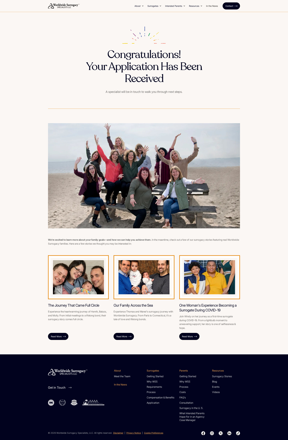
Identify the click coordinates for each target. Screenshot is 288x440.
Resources (194, 6)
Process (151, 392)
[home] (89, 6)
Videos (216, 392)
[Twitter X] (221, 433)
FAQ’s (182, 397)
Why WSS (152, 381)
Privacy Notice (133, 433)
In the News (212, 6)
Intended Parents (173, 6)
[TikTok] (238, 433)
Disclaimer (118, 433)
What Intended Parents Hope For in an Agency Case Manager (191, 417)
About (138, 6)
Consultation (186, 402)
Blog (214, 381)
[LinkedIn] (229, 433)
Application (153, 402)
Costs (182, 392)
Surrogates (152, 6)
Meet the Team (122, 376)
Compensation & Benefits (160, 397)
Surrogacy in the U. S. (191, 408)
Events (215, 386)
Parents (183, 370)
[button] (139, 6)
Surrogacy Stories (222, 376)
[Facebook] (203, 433)
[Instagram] (212, 433)
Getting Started (155, 376)
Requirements (154, 386)
